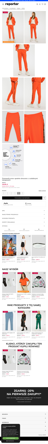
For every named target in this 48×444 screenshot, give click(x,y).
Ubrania (18, 8)
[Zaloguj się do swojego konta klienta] (40, 4)
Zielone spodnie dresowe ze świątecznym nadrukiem (37, 333)
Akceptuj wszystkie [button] (10, 438)
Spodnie (23, 8)
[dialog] (10, 433)
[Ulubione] (42, 4)
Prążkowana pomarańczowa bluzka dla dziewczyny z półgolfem (8, 258)
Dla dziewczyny (13, 8)
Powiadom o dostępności (22, 198)
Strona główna (5, 8)
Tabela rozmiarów (42, 190)
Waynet (44, 434)
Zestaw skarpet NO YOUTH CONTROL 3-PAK (7, 295)
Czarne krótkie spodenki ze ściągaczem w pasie (22, 258)
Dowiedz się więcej (11, 435)
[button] (45, 4)
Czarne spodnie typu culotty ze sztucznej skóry (23, 333)
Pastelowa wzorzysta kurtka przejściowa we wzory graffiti (38, 295)
